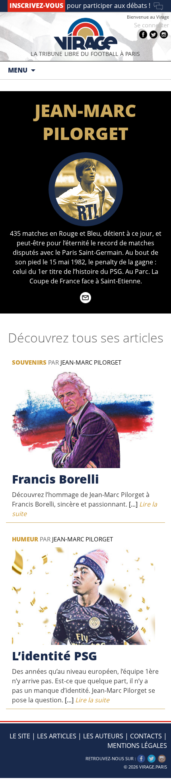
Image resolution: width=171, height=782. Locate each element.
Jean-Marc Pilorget (90, 362)
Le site (20, 736)
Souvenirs (29, 362)
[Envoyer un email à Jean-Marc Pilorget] (85, 300)
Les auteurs (103, 736)
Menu (17, 70)
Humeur (25, 539)
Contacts (146, 736)
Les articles (56, 736)
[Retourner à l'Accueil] (85, 34)
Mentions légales (137, 745)
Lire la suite (86, 700)
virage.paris (153, 767)
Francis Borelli (55, 479)
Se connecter (151, 25)
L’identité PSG (54, 656)
